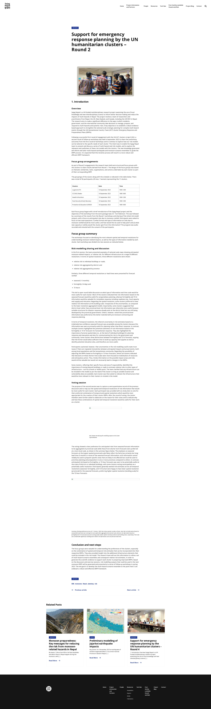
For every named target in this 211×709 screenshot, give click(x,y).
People (146, 6)
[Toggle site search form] (206, 6)
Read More (53, 661)
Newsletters (155, 12)
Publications (130, 699)
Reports (75, 28)
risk (96, 584)
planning (91, 584)
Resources (130, 687)
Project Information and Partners (132, 6)
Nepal (85, 584)
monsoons (78, 584)
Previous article (80, 590)
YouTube (163, 6)
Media (128, 696)
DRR (73, 584)
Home (122, 6)
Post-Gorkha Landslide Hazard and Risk (176, 6)
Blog (92, 637)
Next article (131, 590)
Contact (199, 6)
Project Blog (190, 6)
